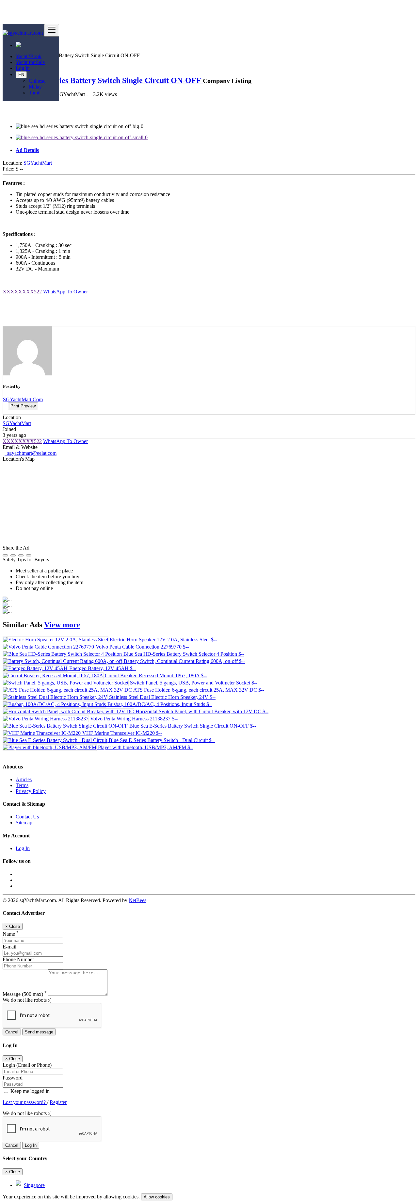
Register (58, 1102)
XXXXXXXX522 (22, 291)
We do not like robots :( (27, 1000)
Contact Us (27, 816)
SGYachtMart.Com (23, 399)
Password (13, 1077)
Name (11, 934)
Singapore (34, 1185)
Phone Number (18, 959)
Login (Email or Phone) (27, 1065)
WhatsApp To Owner (65, 291)
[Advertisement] (209, 310)
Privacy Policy (31, 791)
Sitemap (24, 822)
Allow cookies (157, 1197)
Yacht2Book (28, 56)
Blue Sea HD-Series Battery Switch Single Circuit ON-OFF (103, 80)
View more (62, 624)
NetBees (137, 900)
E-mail (9, 946)
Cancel (11, 1032)
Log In (23, 68)
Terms (22, 785)
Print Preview (23, 406)
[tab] (215, 150)
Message (25, 994)
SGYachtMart (38, 163)
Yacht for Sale (30, 62)
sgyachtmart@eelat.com (30, 453)
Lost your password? (25, 1102)
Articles (24, 779)
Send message (39, 1032)
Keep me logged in (29, 1091)
